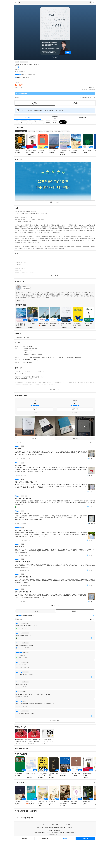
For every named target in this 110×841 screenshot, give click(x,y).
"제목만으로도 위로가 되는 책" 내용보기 (55, 564)
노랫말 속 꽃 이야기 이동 (31, 795)
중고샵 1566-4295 (58, 827)
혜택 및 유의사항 (35, 412)
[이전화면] (16, 2)
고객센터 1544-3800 (39, 827)
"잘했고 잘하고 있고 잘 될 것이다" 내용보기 (55, 501)
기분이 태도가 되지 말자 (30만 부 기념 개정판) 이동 (43, 767)
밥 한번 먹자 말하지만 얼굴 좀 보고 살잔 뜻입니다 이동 (78, 317)
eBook (17, 337)
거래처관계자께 (66, 832)
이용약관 (35, 832)
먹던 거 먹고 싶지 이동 (76, 796)
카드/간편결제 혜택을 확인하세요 (86, 97)
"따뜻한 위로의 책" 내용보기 (55, 549)
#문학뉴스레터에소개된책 (21, 131)
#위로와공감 (39, 131)
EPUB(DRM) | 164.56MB (29, 359)
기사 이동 (21, 736)
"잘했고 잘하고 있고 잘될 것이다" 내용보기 (55, 579)
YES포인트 (17, 87)
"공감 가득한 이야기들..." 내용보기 (55, 469)
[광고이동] (90, 2)
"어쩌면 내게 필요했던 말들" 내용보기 (55, 517)
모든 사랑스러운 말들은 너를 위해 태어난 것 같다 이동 (21, 318)
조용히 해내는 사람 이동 (76, 767)
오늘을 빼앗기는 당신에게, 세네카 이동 (54, 767)
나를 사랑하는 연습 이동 (89, 317)
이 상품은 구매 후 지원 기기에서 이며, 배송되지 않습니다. (42, 110)
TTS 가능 (26, 353)
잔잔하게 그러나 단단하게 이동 (32, 317)
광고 (76, 832)
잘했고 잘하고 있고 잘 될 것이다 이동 (66, 317)
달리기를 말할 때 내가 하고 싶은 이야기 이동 (88, 767)
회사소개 (60, 832)
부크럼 (16, 72)
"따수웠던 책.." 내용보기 (55, 452)
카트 (94, 2)
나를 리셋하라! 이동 (20, 796)
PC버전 (55, 832)
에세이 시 (25, 77)
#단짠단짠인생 (31, 131)
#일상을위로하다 (65, 131)
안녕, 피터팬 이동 (65, 767)
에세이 (27, 337)
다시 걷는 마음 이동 (54, 796)
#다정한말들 (57, 131)
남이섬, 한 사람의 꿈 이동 (88, 796)
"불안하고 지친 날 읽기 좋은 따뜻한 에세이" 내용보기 (55, 485)
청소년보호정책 (49, 832)
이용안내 (17, 348)
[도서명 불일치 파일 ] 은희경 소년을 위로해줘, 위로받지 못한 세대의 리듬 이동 (65, 795)
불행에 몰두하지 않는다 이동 (31, 767)
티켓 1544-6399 (49, 827)
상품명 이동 (20, 144)
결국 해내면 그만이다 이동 (44, 317)
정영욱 (16, 70)
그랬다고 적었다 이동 (20, 767)
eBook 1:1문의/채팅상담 (69, 827)
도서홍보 (72, 832)
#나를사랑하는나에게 (48, 131)
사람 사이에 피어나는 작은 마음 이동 (43, 796)
